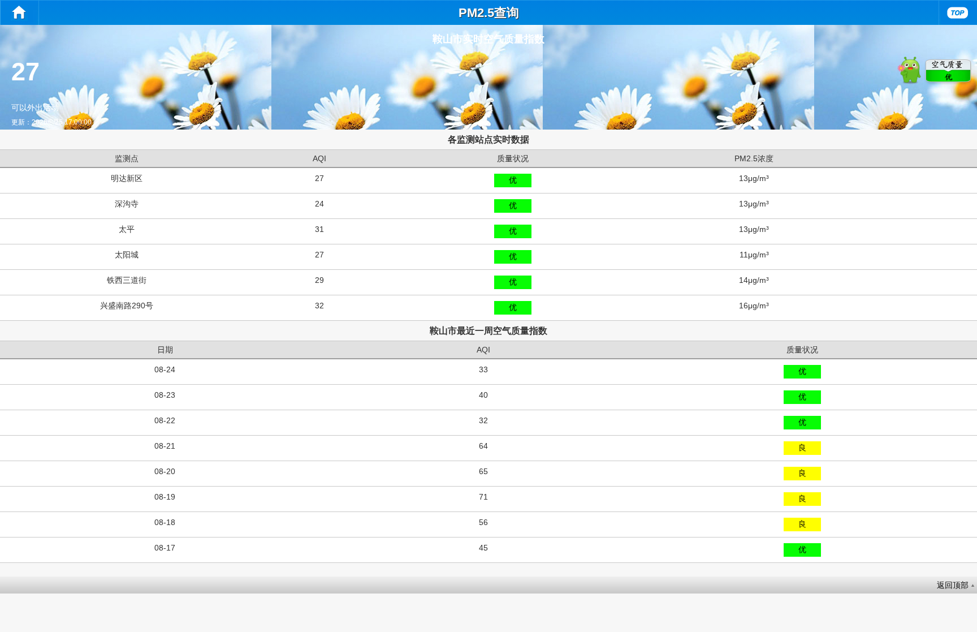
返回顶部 (953, 585)
